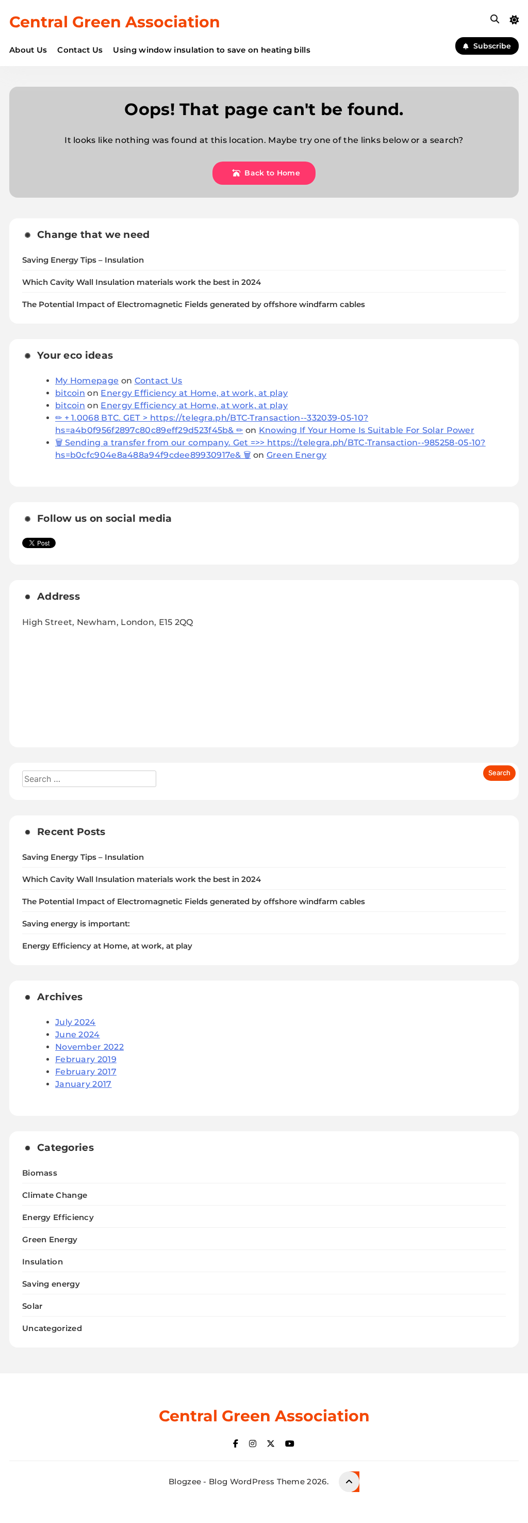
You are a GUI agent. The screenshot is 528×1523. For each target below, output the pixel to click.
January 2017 (83, 1084)
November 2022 (89, 1047)
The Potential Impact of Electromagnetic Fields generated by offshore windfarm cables (193, 304)
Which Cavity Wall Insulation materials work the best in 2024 (141, 282)
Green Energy (297, 455)
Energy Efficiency (58, 1217)
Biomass (39, 1173)
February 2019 (86, 1059)
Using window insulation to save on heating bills (211, 50)
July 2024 (75, 1022)
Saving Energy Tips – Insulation (83, 260)
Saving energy (51, 1284)
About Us (28, 50)
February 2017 (86, 1072)
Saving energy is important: (76, 923)
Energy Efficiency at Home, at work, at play (194, 393)
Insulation (42, 1262)
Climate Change (54, 1195)
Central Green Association (114, 21)
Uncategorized (52, 1328)
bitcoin (70, 393)
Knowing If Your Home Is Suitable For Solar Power (366, 430)
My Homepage (87, 381)
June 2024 (77, 1034)
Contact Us (80, 50)
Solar (32, 1306)
